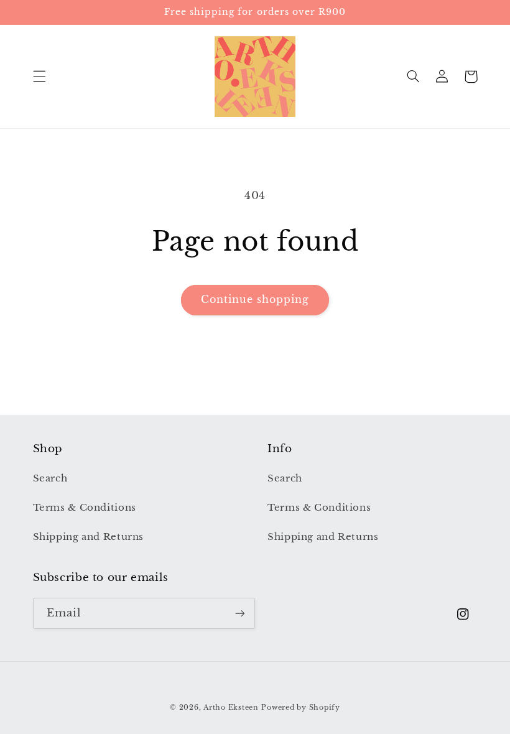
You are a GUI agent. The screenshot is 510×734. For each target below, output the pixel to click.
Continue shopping (255, 299)
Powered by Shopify (300, 708)
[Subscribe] (240, 613)
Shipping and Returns (88, 536)
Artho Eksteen (231, 708)
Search (50, 478)
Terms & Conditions (84, 507)
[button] (39, 76)
